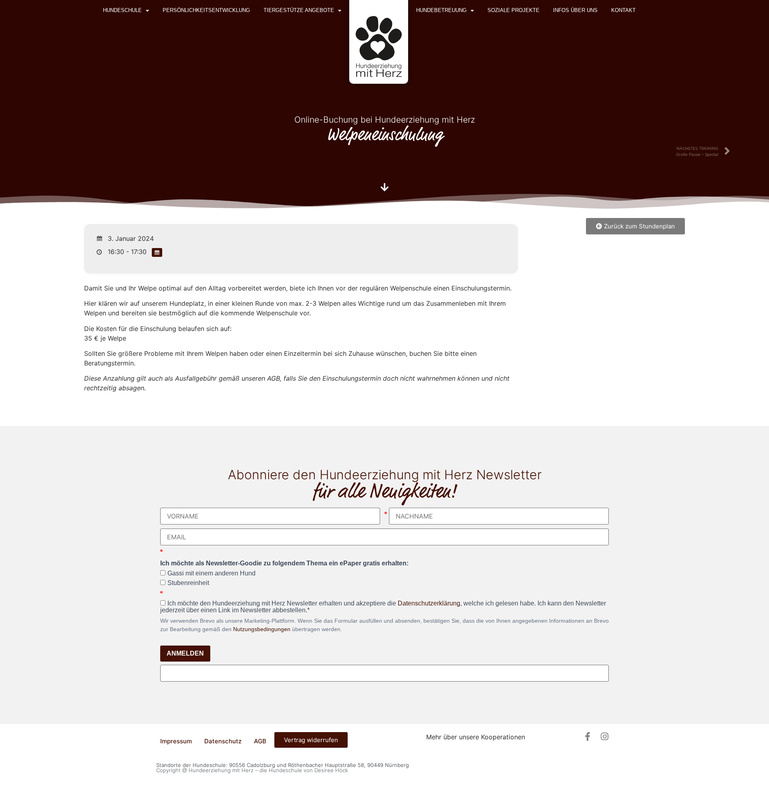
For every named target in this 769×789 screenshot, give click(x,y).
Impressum (176, 741)
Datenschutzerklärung (429, 603)
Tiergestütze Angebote (299, 10)
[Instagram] (604, 736)
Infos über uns (575, 10)
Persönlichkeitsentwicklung (206, 10)
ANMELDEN (185, 653)
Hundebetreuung (441, 10)
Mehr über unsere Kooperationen (475, 737)
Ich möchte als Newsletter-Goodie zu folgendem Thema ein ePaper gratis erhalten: (284, 563)
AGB (260, 741)
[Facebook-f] (587, 736)
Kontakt (623, 10)
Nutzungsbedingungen (261, 629)
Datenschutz (223, 741)
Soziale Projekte (513, 10)
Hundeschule (122, 10)
